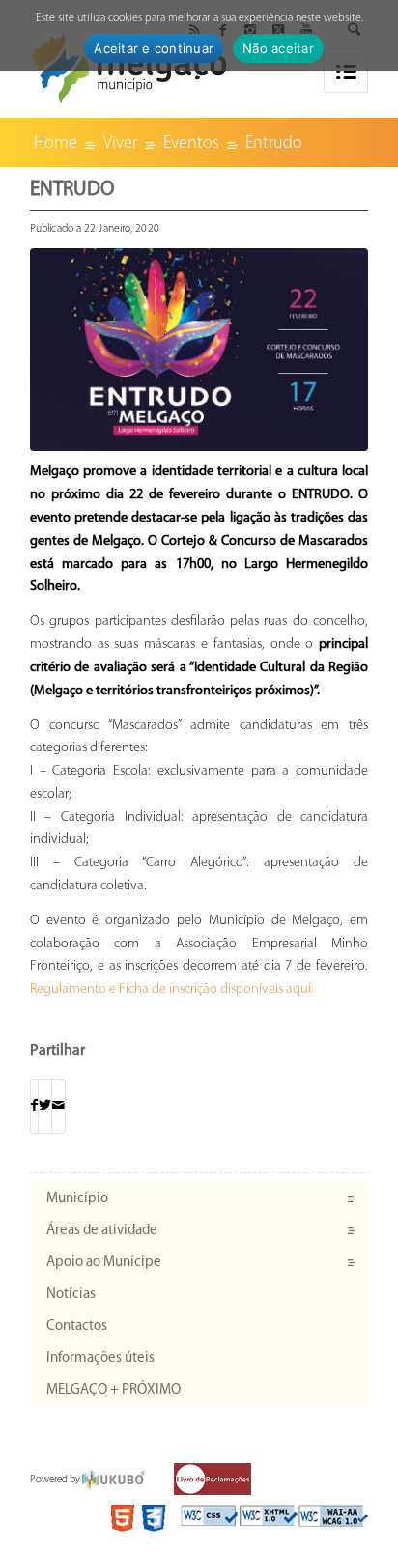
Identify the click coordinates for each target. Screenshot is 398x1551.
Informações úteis (100, 1358)
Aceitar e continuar (153, 48)
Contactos (76, 1326)
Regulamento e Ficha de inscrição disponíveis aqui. (172, 989)
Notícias (71, 1294)
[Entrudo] (199, 349)
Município (77, 1199)
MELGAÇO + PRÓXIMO (113, 1390)
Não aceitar (278, 48)
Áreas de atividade (101, 1231)
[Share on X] (45, 1106)
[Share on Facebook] (34, 1106)
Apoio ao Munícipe (103, 1262)
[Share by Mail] (58, 1106)
